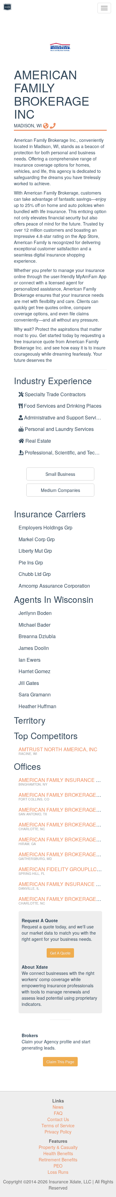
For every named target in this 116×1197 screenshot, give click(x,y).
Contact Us (58, 1119)
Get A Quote (60, 952)
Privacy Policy (58, 1132)
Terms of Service (58, 1125)
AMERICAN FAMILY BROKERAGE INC (62, 794)
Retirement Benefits (58, 1159)
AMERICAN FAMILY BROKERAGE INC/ (63, 898)
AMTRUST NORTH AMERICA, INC (58, 749)
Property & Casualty (58, 1147)
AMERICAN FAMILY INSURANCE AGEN (64, 884)
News (58, 1107)
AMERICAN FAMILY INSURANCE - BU (62, 779)
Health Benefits (58, 1153)
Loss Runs (58, 1172)
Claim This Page (60, 1061)
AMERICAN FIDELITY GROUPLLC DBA (64, 869)
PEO (58, 1166)
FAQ (58, 1113)
